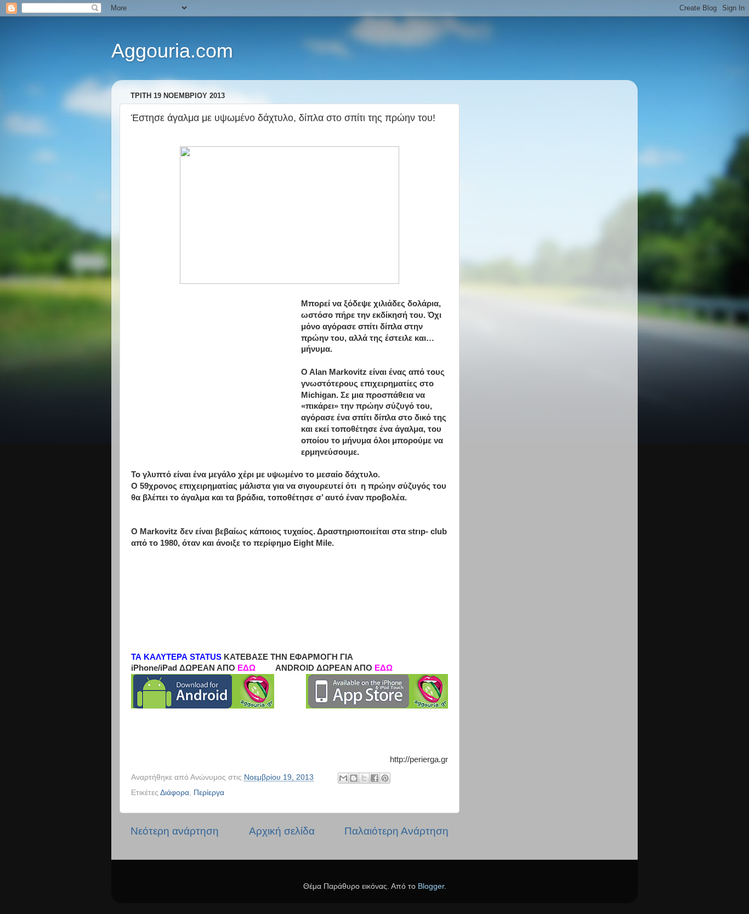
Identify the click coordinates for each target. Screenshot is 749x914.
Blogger (431, 886)
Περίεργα (209, 793)
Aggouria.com (172, 50)
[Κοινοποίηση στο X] (364, 778)
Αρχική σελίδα (282, 831)
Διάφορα (174, 793)
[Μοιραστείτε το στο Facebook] (374, 778)
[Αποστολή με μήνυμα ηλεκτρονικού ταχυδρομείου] (343, 778)
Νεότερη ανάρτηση (174, 831)
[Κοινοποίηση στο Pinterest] (384, 778)
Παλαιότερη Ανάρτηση (396, 831)
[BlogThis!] (353, 778)
